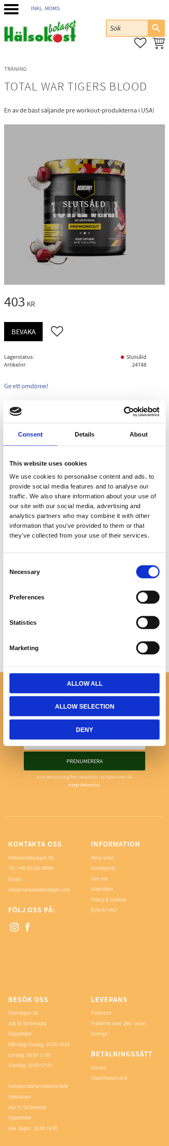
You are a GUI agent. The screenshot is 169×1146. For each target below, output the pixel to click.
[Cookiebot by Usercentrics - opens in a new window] (124, 411)
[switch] (148, 596)
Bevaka (23, 332)
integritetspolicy (84, 785)
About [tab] (139, 434)
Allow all (85, 683)
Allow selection (84, 706)
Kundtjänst (103, 868)
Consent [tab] (30, 434)
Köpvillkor (102, 889)
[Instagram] (14, 927)
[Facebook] (27, 927)
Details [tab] (85, 434)
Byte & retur (104, 910)
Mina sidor (102, 858)
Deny (84, 729)
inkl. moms (45, 8)
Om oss (99, 879)
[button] (11, 9)
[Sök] (156, 28)
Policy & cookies (108, 899)
